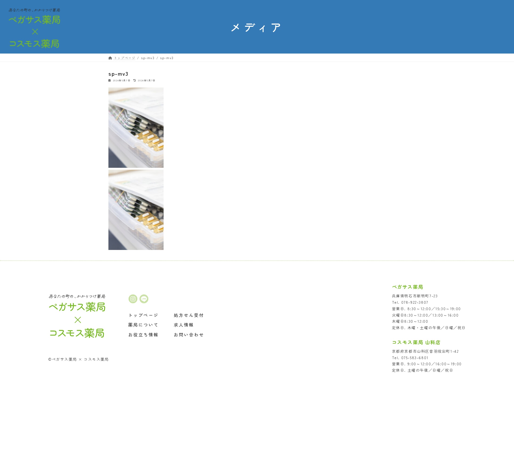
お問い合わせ (189, 335)
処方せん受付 (189, 315)
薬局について (143, 325)
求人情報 (184, 325)
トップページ (143, 315)
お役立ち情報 (143, 335)
